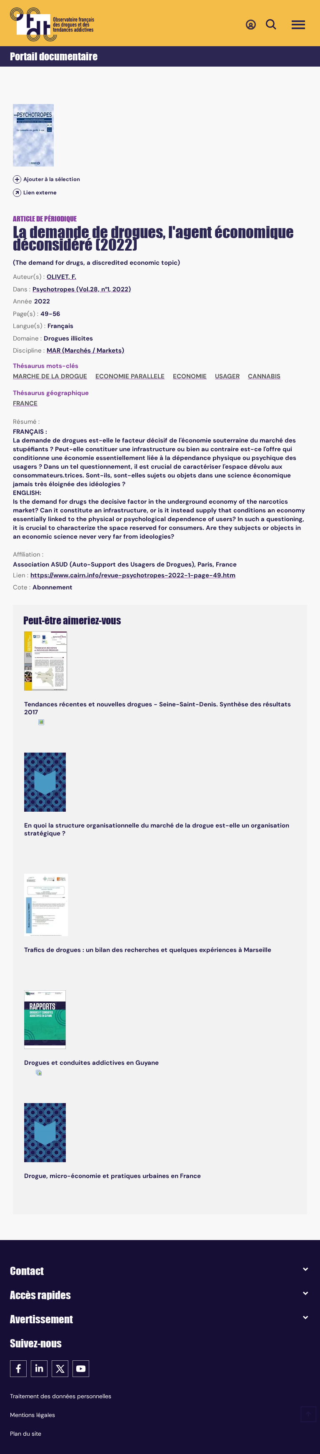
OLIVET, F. (61, 277)
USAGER (227, 376)
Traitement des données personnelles (60, 1396)
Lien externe (40, 192)
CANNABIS (264, 376)
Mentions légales (32, 1415)
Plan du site (25, 1433)
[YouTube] (80, 1368)
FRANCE (25, 403)
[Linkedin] (39, 1368)
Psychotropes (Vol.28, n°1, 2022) (81, 289)
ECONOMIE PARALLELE (130, 376)
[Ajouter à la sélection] (17, 179)
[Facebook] (18, 1368)
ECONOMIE (190, 376)
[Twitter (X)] (60, 1368)
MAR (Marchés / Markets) (85, 350)
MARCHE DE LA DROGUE (50, 376)
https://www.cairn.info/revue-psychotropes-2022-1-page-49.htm (132, 575)
